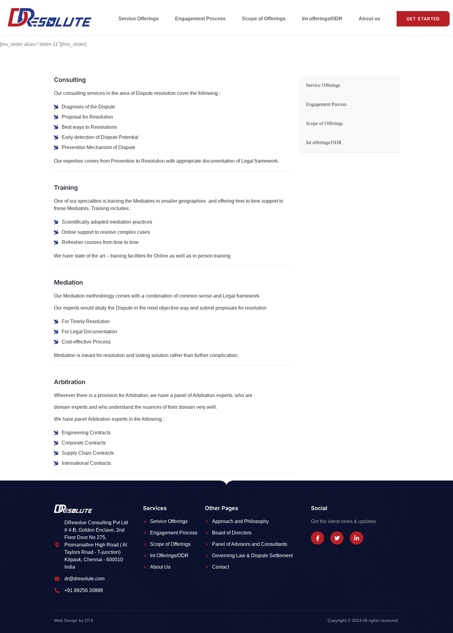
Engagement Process (200, 18)
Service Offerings (138, 18)
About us (369, 18)
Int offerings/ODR (322, 18)
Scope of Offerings (264, 18)
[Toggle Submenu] (388, 85)
